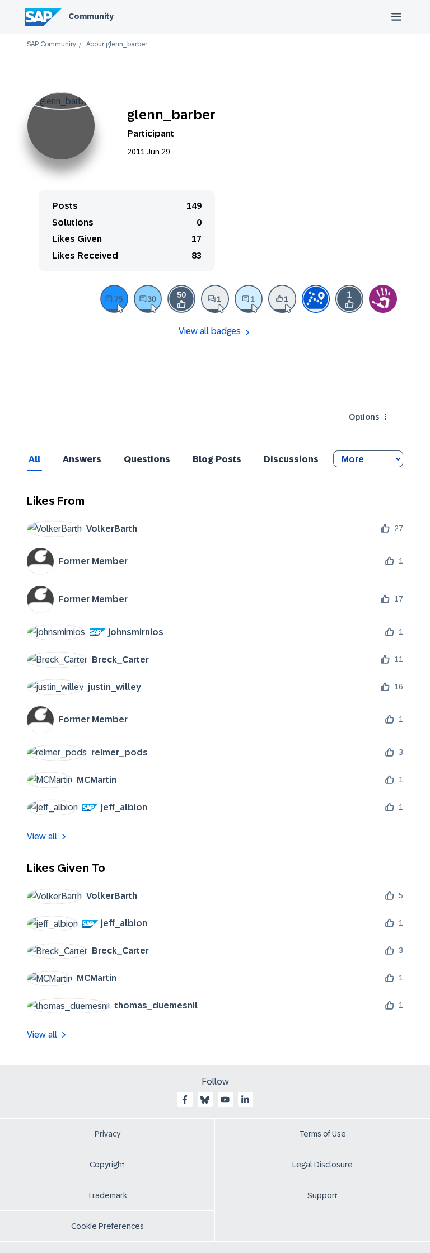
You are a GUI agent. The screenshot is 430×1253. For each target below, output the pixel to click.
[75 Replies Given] (114, 299)
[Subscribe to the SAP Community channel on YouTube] (225, 1099)
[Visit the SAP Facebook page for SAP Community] (184, 1099)
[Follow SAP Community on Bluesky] (204, 1099)
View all (42, 836)
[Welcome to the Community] (316, 299)
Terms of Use (323, 1133)
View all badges (210, 331)
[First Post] (215, 299)
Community (91, 16)
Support (322, 1195)
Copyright (107, 1164)
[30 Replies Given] (148, 299)
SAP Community (51, 44)
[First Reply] (249, 299)
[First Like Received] (349, 299)
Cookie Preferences (107, 1226)
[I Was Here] (383, 299)
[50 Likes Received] (181, 299)
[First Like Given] (282, 299)
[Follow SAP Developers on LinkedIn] (245, 1099)
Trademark (107, 1195)
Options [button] (364, 416)
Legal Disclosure (322, 1164)
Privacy (107, 1133)
